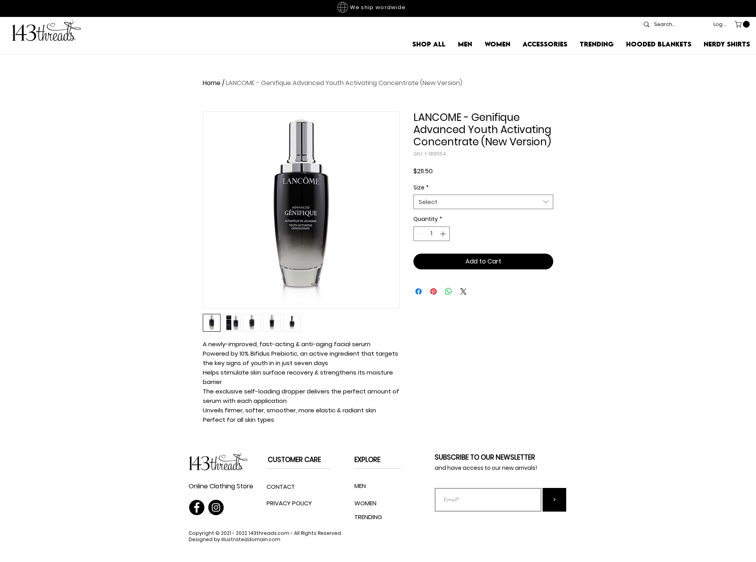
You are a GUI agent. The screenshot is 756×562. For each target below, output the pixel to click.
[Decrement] (419, 234)
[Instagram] (216, 507)
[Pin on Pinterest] (433, 291)
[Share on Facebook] (418, 291)
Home (211, 82)
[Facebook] (196, 507)
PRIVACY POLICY (289, 503)
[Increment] (443, 234)
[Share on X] (463, 291)
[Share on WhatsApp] (448, 291)
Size (421, 187)
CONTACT (281, 486)
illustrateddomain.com (250, 539)
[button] (743, 24)
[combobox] (483, 202)
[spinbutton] (431, 234)
